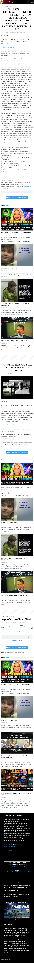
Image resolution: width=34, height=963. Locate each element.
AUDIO (12, 616)
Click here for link (17, 640)
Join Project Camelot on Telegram (18, 197)
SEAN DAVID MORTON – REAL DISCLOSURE (14, 341)
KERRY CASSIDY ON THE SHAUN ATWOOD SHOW (16, 232)
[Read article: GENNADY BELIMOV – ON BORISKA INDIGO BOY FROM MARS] (17, 290)
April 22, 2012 (9, 32)
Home (2, 6)
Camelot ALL (7, 6)
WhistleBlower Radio (19, 652)
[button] (31, 2)
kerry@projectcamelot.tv (11, 846)
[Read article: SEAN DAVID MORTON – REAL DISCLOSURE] (17, 328)
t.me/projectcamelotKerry (17, 866)
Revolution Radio (9, 652)
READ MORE (8, 851)
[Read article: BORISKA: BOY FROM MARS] (17, 255)
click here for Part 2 (6, 429)
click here (27, 186)
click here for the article (8, 47)
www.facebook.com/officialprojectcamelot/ (17, 872)
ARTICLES (13, 6)
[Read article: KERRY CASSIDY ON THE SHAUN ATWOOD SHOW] (17, 219)
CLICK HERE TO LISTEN (8, 439)
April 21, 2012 (9, 373)
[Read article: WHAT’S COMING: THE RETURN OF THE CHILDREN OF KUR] (17, 780)
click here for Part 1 (7, 425)
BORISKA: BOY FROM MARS (9, 268)
